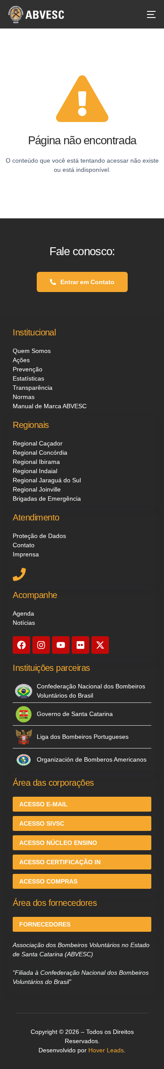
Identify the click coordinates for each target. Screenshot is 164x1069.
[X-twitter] (100, 645)
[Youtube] (61, 645)
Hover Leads (106, 1050)
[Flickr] (80, 645)
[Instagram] (41, 645)
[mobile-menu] (147, 14)
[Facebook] (21, 645)
